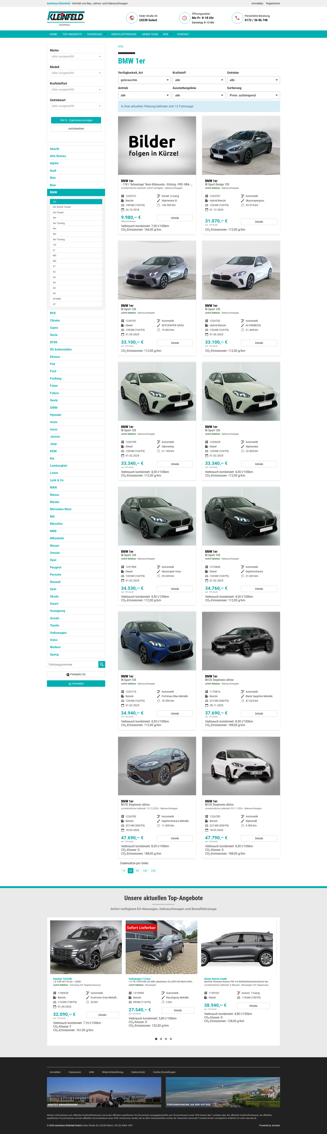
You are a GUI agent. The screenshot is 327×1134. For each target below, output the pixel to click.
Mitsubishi (57, 538)
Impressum (75, 1072)
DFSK (53, 342)
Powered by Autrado (269, 1125)
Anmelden (257, 3)
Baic (53, 178)
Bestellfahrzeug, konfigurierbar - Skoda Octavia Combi (161, 973)
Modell (54, 67)
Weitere (55, 647)
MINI (53, 531)
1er (54, 201)
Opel (53, 560)
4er (54, 228)
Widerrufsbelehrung (112, 1072)
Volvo (54, 640)
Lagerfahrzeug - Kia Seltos (237, 975)
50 (137, 870)
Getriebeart (57, 100)
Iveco (53, 429)
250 (153, 870)
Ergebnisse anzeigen (76, 120)
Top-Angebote (72, 34)
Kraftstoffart (58, 83)
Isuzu (53, 422)
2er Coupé (58, 212)
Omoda (55, 553)
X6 (54, 293)
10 (123, 870)
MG (52, 516)
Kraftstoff (179, 72)
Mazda (54, 502)
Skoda (54, 596)
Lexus (54, 473)
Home (53, 34)
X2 (54, 271)
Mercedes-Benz (61, 509)
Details (175, 217)
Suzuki (54, 618)
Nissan (54, 545)
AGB (91, 1072)
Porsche (55, 574)
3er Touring (59, 223)
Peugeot (55, 567)
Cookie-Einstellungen (164, 1072)
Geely (54, 400)
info (120, 46)
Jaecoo (55, 436)
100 (145, 870)
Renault (55, 582)
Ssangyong (57, 611)
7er (54, 244)
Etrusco (55, 357)
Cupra (54, 327)
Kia (52, 458)
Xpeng (54, 654)
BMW (53, 192)
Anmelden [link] (78, 683)
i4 (54, 250)
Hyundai (55, 415)
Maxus (54, 495)
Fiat (52, 364)
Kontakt (183, 34)
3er (54, 217)
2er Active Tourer (62, 206)
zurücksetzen (76, 128)
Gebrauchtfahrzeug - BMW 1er (157, 175)
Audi (53, 170)
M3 (54, 255)
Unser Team (150, 34)
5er (54, 234)
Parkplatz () (78, 674)
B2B (165, 34)
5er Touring (59, 239)
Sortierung (234, 88)
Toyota (54, 625)
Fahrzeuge (94, 34)
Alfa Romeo (58, 156)
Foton (54, 386)
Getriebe (233, 72)
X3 (54, 277)
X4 (54, 282)
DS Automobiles (61, 349)
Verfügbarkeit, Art (130, 72)
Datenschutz (138, 1072)
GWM (53, 407)
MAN (53, 487)
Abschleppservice (124, 34)
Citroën (55, 320)
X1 (54, 266)
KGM (53, 451)
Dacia (54, 335)
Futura (54, 393)
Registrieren (273, 3)
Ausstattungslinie (184, 88)
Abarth (54, 149)
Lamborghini (58, 465)
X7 (54, 304)
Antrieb (123, 88)
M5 (54, 261)
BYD (53, 313)
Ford (53, 371)
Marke (54, 50)
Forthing (55, 378)
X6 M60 (57, 298)
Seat (53, 589)
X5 (54, 288)
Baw (53, 185)
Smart (54, 603)
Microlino (56, 524)
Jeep (53, 444)
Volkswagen (58, 633)
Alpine (54, 163)
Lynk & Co (57, 480)
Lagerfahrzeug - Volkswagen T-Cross (86, 975)
